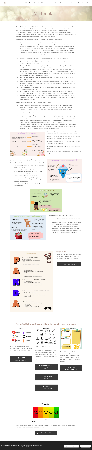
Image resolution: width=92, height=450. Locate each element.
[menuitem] (26, 2)
